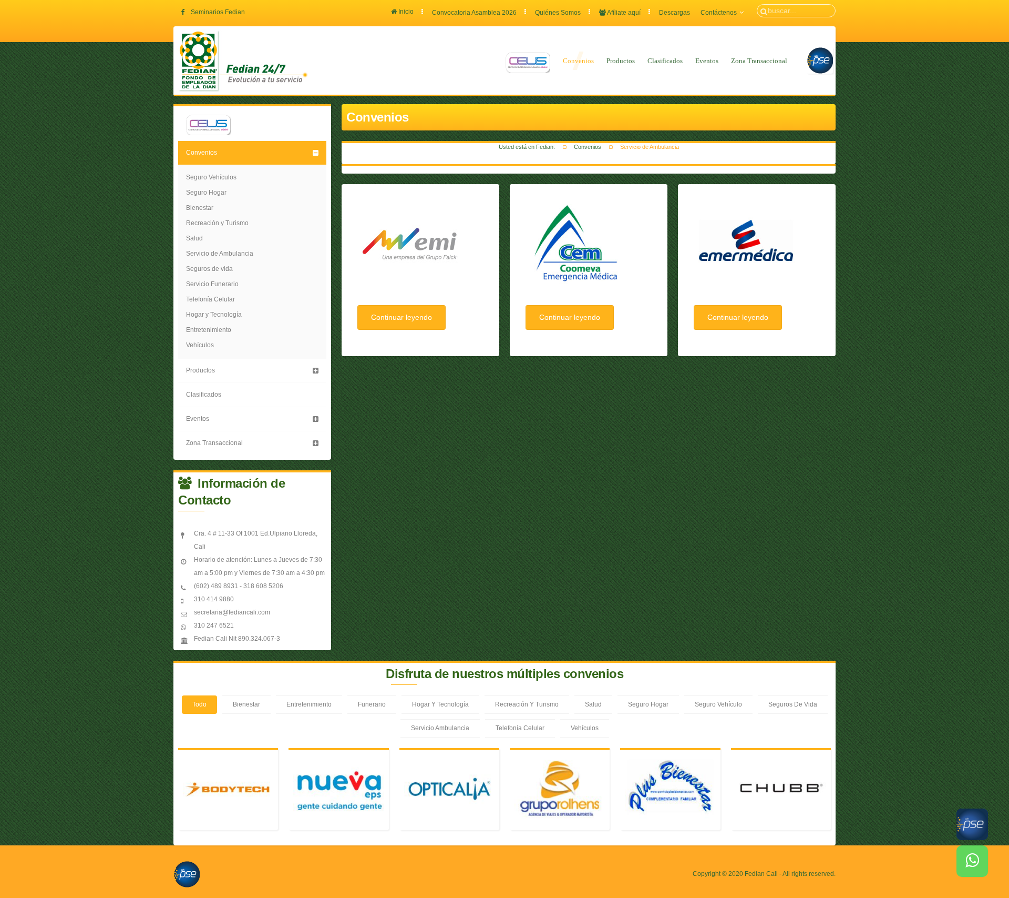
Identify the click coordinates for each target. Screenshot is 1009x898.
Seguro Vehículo (718, 704)
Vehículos (200, 345)
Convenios (578, 61)
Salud (194, 238)
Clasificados (665, 61)
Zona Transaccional (759, 61)
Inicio (405, 11)
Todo (199, 704)
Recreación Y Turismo (527, 704)
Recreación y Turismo (217, 223)
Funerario (372, 704)
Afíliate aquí (623, 12)
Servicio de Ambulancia (219, 253)
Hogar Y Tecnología (440, 704)
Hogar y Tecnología (214, 314)
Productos (620, 61)
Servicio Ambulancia (440, 728)
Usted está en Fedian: (527, 147)
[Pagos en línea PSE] (820, 60)
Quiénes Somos (558, 12)
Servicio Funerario (212, 284)
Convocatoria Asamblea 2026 (474, 12)
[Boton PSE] (186, 873)
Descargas (674, 12)
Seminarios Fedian (218, 12)
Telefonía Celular (210, 299)
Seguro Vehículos (211, 177)
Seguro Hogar (206, 192)
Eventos (706, 61)
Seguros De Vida (792, 704)
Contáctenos (719, 12)
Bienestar (199, 207)
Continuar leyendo (401, 317)
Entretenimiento (208, 330)
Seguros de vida (209, 269)
